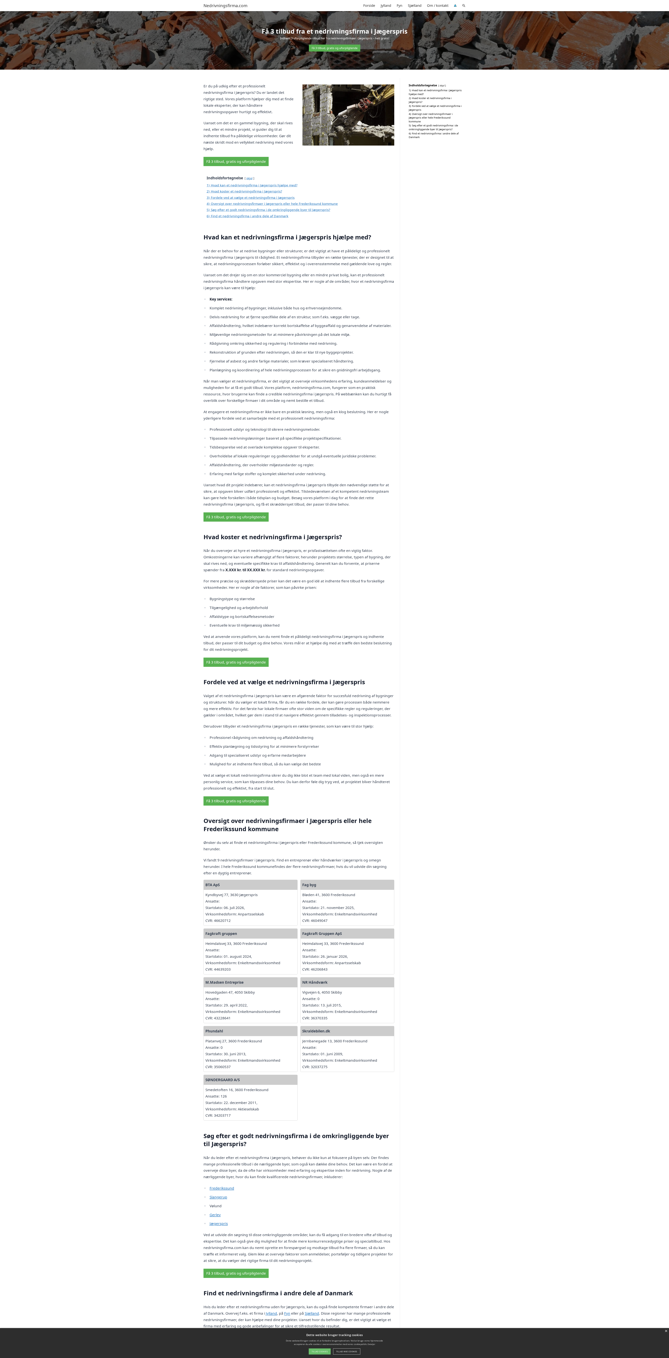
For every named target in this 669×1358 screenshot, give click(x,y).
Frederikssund (222, 1188)
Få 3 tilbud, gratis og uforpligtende (334, 48)
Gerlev (215, 1214)
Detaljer (371, 1344)
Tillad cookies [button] (320, 1351)
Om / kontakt (437, 5)
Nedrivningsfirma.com (225, 5)
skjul (249, 178)
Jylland (386, 5)
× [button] (666, 1331)
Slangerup (218, 1197)
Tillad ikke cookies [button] (346, 1351)
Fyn (399, 5)
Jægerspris (219, 1223)
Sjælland (414, 5)
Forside (369, 5)
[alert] (334, 1343)
